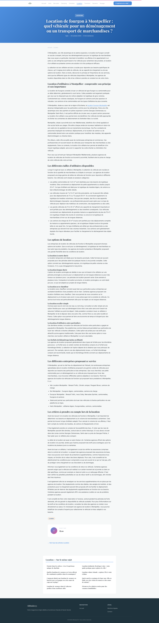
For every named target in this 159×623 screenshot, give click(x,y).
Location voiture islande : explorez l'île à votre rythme (97, 573)
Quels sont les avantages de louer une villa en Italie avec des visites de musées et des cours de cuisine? (96, 580)
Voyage (102, 3)
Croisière (72, 3)
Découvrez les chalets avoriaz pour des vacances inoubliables (94, 587)
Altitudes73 (32, 605)
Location (79, 3)
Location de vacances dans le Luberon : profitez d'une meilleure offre (59, 587)
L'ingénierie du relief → (122, 3)
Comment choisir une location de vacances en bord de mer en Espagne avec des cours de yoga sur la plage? (61, 580)
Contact (109, 611)
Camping (64, 3)
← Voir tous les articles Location (58, 543)
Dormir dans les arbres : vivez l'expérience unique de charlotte (61, 567)
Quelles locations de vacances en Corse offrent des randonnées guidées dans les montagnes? (62, 573)
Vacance (95, 3)
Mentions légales (112, 608)
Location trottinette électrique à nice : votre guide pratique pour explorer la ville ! (96, 567)
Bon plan (56, 3)
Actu (49, 3)
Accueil (44, 3)
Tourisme (87, 3)
